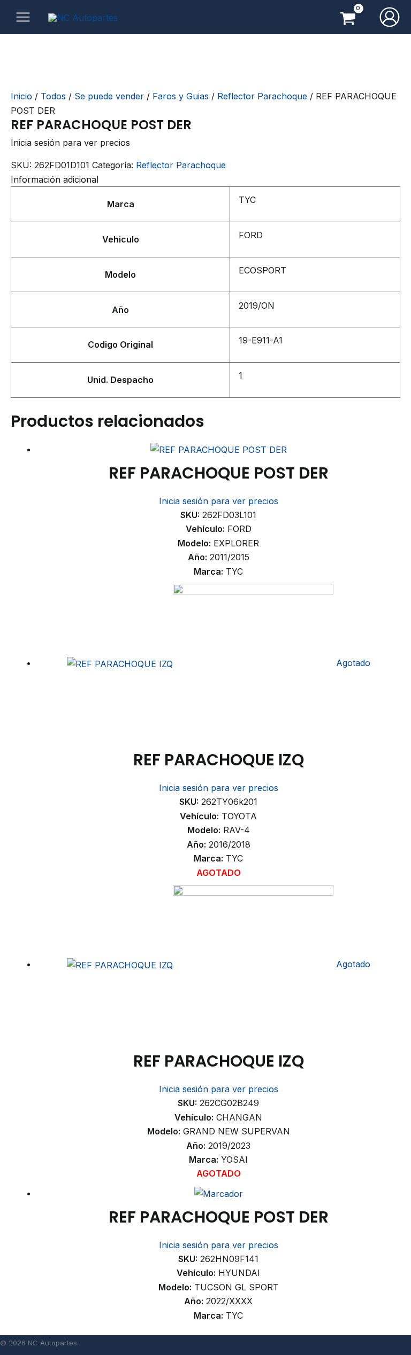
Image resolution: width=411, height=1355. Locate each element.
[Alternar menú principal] (23, 17)
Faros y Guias (181, 96)
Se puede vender (109, 96)
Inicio (21, 96)
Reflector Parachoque (262, 96)
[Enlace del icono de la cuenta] (389, 17)
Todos (53, 96)
